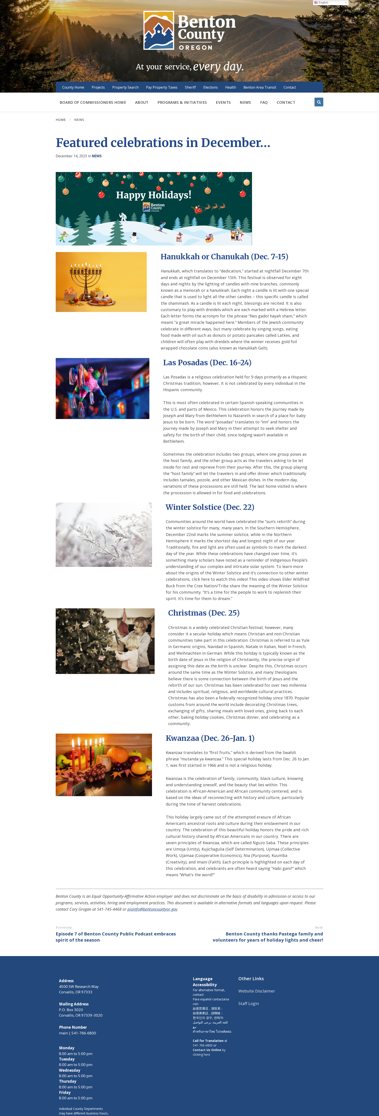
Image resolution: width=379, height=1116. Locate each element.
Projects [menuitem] (98, 87)
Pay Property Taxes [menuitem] (161, 87)
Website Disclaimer (256, 991)
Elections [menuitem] (210, 87)
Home (61, 119)
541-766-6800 (203, 1045)
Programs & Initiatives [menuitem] (182, 102)
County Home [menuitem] (73, 87)
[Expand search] (319, 102)
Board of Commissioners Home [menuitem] (93, 102)
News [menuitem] (245, 102)
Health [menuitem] (230, 87)
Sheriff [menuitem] (190, 87)
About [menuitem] (141, 102)
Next (319, 928)
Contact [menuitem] (290, 87)
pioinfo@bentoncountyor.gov (152, 909)
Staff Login (248, 1003)
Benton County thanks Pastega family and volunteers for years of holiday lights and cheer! (268, 937)
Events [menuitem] (223, 102)
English (323, 2)
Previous (64, 928)
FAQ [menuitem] (264, 102)
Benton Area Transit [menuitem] (259, 87)
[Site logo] (189, 41)
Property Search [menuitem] (125, 87)
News (79, 119)
